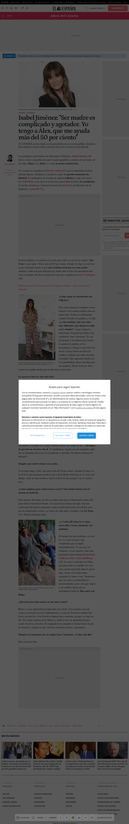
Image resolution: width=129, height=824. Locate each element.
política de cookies (85, 408)
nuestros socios (59, 392)
